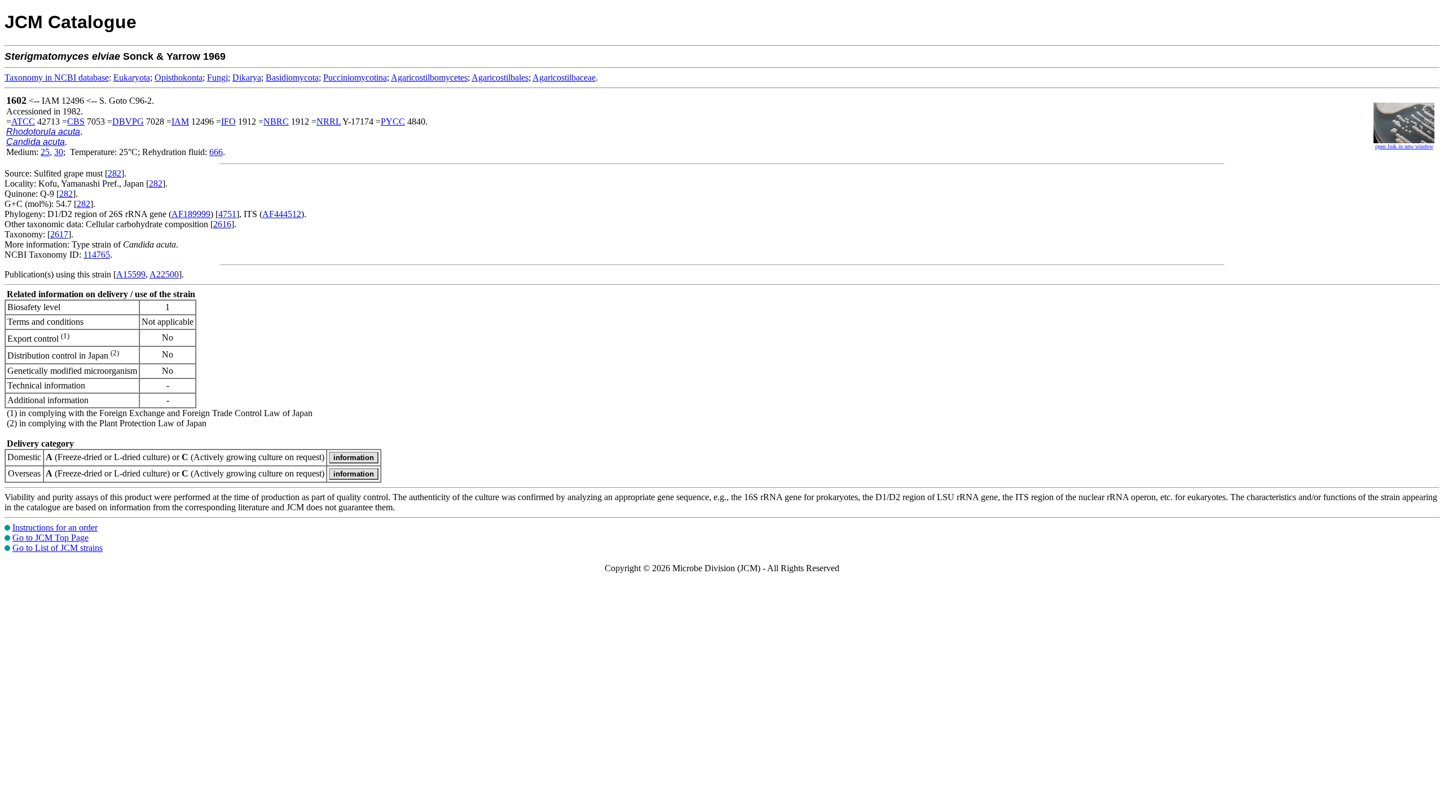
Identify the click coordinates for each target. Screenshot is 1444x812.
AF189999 (190, 214)
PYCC (393, 121)
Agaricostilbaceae (564, 77)
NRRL (328, 121)
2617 (59, 234)
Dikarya (246, 77)
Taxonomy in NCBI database (57, 77)
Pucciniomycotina (355, 77)
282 (114, 173)
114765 (96, 254)
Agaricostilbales (500, 77)
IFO (228, 121)
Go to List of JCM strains (57, 548)
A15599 (131, 274)
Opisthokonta (178, 77)
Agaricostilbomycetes (429, 77)
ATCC (23, 121)
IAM (180, 121)
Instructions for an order (55, 527)
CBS (76, 121)
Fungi (217, 77)
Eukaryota (131, 77)
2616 (222, 224)
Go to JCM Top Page (50, 537)
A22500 (164, 274)
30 (58, 152)
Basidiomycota (292, 77)
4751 (227, 214)
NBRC (276, 121)
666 (216, 152)
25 (45, 152)
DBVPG (128, 121)
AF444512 (281, 214)
